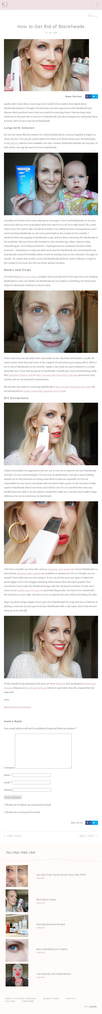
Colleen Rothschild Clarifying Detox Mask (44, 391)
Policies (10, 1001)
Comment (9, 767)
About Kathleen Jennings (21, 999)
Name (8, 775)
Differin (14, 143)
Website (8, 790)
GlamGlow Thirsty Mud (20, 375)
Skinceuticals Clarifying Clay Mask (73, 386)
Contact (71, 999)
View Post (41, 878)
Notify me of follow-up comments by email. (28, 804)
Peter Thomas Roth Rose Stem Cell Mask (57, 375)
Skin (93, 15)
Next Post (87, 836)
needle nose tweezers (28, 590)
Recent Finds (51, 999)
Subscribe (28, 1001)
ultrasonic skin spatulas (29, 573)
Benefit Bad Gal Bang (36, 688)
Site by (87, 1007)
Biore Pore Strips (28, 276)
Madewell (60, 683)
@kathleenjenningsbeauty (17, 707)
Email (8, 782)
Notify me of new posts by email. (23, 812)
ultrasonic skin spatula (59, 569)
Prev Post (14, 836)
